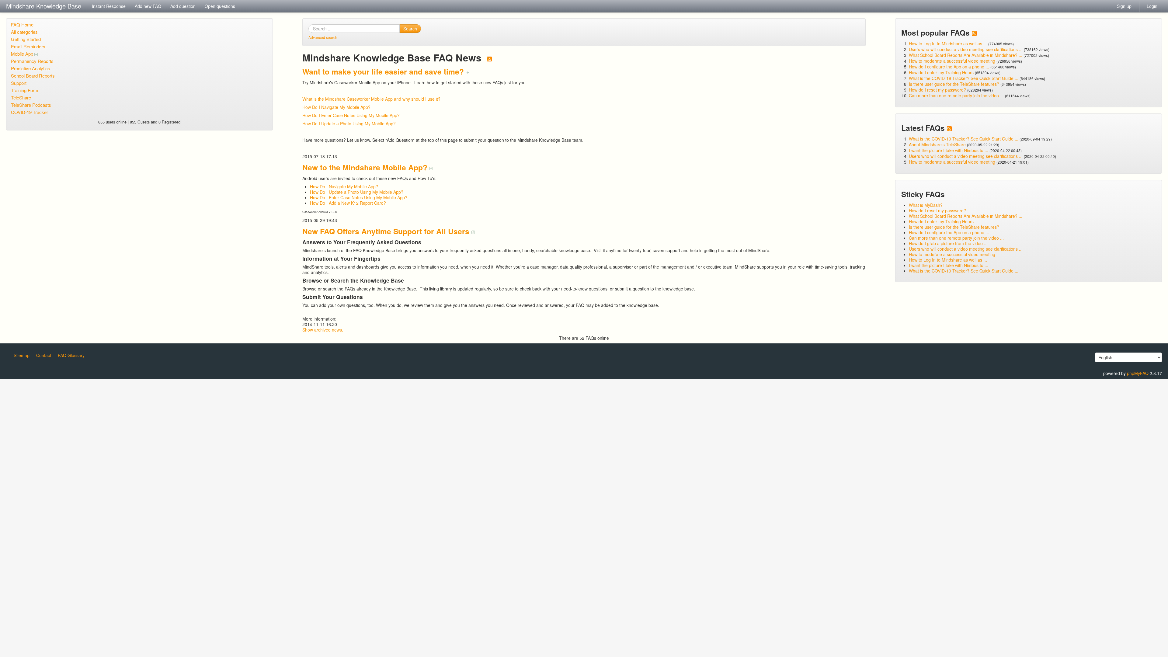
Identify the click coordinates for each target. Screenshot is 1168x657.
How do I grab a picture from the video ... (948, 243)
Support (18, 83)
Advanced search (322, 37)
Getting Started (26, 39)
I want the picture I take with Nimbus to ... (948, 150)
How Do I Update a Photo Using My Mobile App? (349, 123)
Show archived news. (322, 330)
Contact (43, 355)
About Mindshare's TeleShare (937, 144)
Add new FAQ (148, 6)
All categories (24, 32)
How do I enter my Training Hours (941, 72)
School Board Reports (33, 75)
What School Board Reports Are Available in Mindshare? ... (965, 55)
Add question (183, 6)
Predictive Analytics (30, 68)
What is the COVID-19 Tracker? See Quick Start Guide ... (963, 78)
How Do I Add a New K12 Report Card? (348, 203)
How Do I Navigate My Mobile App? (336, 107)
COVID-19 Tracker (29, 112)
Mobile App (22, 53)
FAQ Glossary (71, 355)
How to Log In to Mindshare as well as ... (948, 43)
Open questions (220, 6)
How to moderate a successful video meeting (952, 61)
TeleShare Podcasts (31, 105)
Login (1152, 6)
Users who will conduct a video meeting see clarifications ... (966, 49)
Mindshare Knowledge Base (43, 6)
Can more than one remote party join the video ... (956, 95)
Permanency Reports (32, 61)
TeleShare (21, 97)
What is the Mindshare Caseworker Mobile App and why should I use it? (371, 99)
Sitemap (22, 355)
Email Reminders (28, 46)
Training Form (24, 90)
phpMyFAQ (1138, 373)
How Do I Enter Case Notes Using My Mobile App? (351, 115)
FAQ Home (22, 24)
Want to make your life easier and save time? (384, 71)
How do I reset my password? (937, 90)
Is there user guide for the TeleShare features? (954, 84)
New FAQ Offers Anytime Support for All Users (386, 231)
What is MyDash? (926, 205)
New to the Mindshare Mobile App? (365, 167)
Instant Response (109, 6)
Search (410, 29)
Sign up (1124, 6)
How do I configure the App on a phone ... (949, 67)
